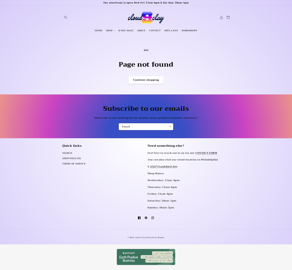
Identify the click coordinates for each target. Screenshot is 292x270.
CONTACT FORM (206, 153)
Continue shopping (146, 80)
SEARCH (67, 153)
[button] (65, 17)
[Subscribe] (170, 126)
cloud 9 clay (140, 237)
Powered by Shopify (155, 237)
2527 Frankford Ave (163, 166)
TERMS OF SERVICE (74, 164)
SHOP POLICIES (71, 158)
